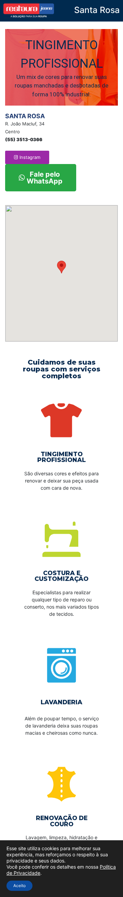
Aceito (19, 885)
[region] (61, 67)
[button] (27, 157)
